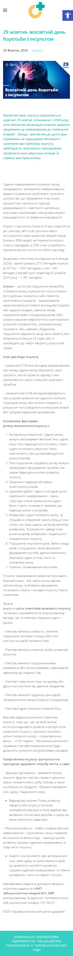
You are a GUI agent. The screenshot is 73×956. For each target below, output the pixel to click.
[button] (67, 15)
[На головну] (36, 10)
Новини (37, 50)
